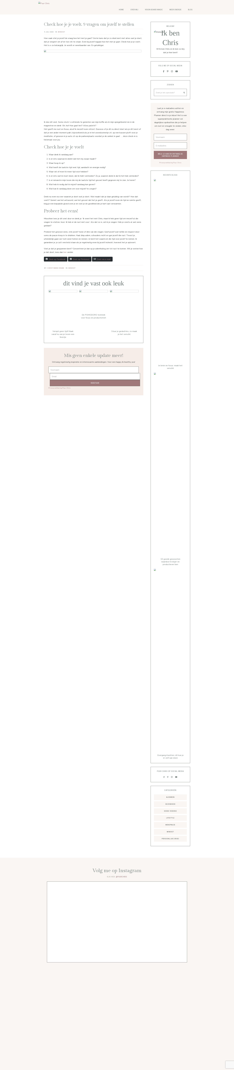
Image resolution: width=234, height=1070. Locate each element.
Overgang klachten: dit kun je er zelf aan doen (170, 756)
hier (65, 252)
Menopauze (170, 825)
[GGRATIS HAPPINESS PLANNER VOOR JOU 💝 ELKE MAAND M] (173, 913)
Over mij (134, 10)
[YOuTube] (176, 71)
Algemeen (170, 797)
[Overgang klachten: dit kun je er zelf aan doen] (170, 660)
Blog (190, 10)
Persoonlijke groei (170, 839)
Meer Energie (175, 10)
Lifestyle (170, 818)
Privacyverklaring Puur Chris (59, 388)
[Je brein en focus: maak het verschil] (170, 270)
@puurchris (121, 877)
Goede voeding (170, 811)
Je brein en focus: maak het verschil (170, 367)
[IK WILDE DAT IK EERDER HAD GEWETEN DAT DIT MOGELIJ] (60, 922)
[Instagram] (172, 71)
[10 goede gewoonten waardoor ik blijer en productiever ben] (170, 464)
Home (121, 10)
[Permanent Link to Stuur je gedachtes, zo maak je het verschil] (124, 291)
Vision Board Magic (154, 10)
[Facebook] (163, 71)
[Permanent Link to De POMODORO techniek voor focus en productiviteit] (93, 291)
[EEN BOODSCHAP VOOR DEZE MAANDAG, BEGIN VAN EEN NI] (89, 892)
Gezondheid (170, 804)
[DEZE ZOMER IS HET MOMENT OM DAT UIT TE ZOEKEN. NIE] (145, 914)
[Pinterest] (168, 71)
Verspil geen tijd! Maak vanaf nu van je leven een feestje (63, 334)
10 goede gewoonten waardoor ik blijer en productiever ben (170, 562)
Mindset (61, 32)
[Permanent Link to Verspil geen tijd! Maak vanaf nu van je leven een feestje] (63, 291)
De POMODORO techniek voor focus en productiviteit (93, 316)
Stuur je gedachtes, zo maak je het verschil (124, 333)
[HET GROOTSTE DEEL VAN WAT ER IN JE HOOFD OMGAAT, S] (117, 913)
